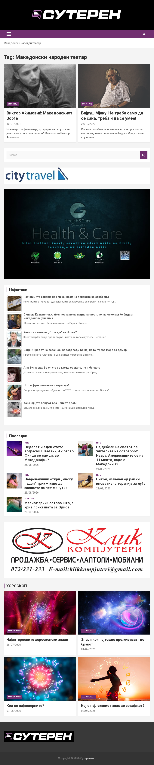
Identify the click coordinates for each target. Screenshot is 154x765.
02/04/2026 (88, 710)
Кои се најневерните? (25, 705)
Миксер (29, 498)
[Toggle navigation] (9, 34)
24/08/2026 (103, 469)
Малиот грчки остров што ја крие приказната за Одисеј (48, 505)
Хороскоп (14, 630)
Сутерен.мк (87, 758)
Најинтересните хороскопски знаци (37, 639)
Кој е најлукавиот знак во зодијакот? (112, 705)
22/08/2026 (103, 488)
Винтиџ (12, 103)
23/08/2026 (31, 492)
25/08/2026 (31, 464)
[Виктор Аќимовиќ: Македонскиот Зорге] (40, 86)
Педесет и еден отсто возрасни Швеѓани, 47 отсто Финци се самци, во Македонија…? (49, 453)
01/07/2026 (88, 649)
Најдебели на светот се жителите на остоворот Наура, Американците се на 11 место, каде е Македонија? (119, 455)
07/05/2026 (14, 710)
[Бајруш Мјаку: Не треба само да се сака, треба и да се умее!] (114, 86)
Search (143, 155)
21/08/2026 (31, 512)
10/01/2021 (14, 123)
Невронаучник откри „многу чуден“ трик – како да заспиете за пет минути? (48, 483)
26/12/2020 (88, 123)
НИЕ (26, 442)
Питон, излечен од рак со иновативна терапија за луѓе (121, 481)
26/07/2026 (14, 644)
